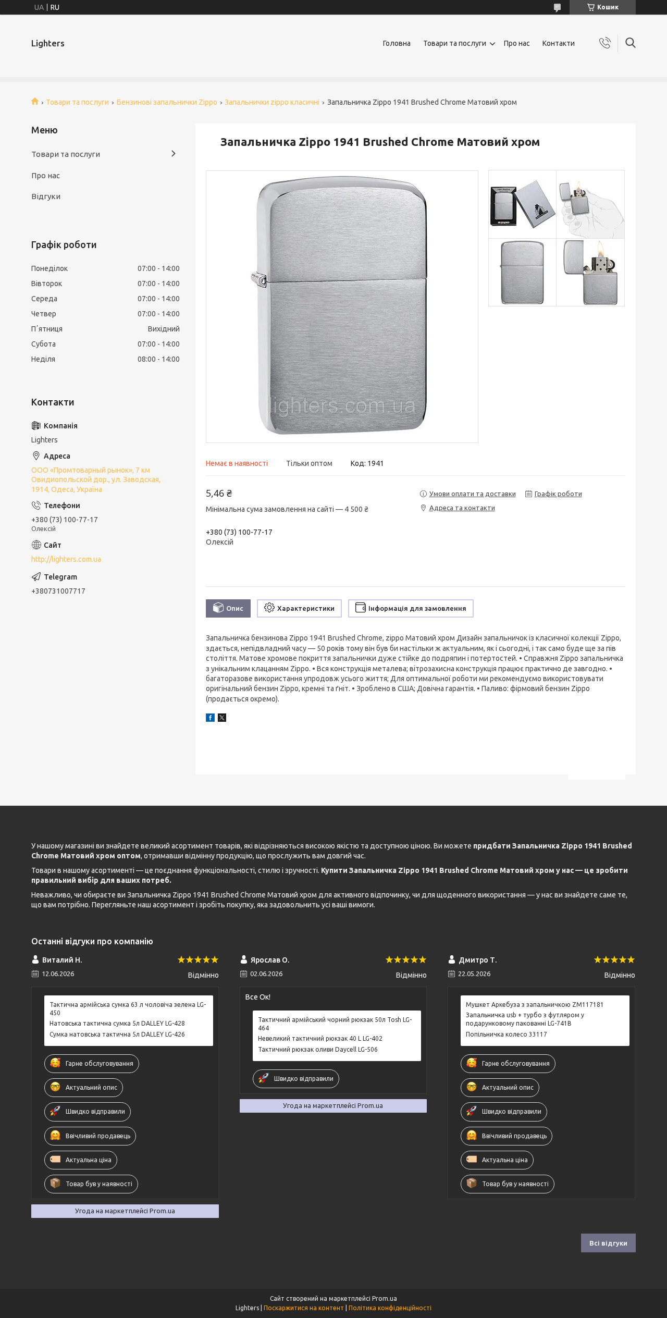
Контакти (558, 43)
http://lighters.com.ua (66, 559)
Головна (397, 43)
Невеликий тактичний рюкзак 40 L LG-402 (320, 1038)
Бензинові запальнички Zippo (167, 102)
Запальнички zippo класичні (272, 102)
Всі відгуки (608, 1243)
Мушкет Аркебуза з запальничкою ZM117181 (535, 1004)
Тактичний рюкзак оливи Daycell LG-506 (318, 1049)
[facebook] (210, 719)
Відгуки (45, 196)
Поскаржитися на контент (304, 1307)
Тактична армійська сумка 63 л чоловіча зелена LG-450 (128, 1008)
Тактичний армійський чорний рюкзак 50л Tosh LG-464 (335, 1023)
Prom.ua (384, 1298)
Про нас (517, 43)
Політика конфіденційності (390, 1307)
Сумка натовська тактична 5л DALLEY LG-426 (117, 1034)
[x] (222, 719)
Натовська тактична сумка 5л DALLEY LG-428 (117, 1023)
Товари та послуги (454, 43)
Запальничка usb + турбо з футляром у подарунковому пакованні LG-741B (525, 1019)
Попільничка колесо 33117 (506, 1034)
